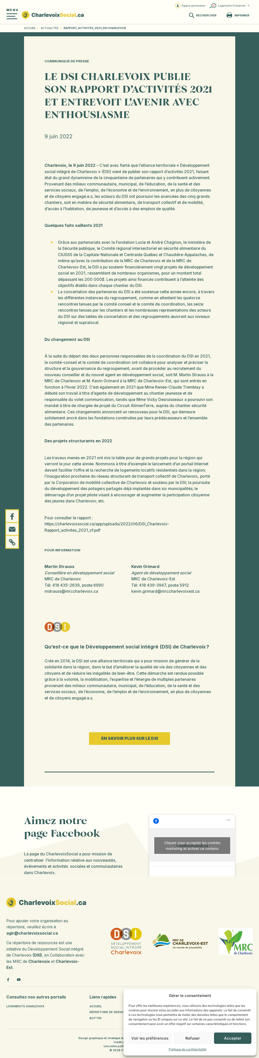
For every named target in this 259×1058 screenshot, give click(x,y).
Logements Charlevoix (232, 5)
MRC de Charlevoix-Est (153, 579)
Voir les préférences (149, 1038)
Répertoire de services (109, 1012)
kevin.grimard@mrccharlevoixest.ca (165, 591)
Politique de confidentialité (187, 1049)
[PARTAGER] (12, 516)
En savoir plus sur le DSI (129, 738)
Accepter (232, 1038)
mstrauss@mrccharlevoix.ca (71, 591)
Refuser (192, 1038)
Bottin (95, 1018)
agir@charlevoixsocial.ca (32, 933)
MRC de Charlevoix (63, 579)
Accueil (30, 28)
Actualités (49, 28)
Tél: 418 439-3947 (148, 585)
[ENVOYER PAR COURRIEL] (12, 529)
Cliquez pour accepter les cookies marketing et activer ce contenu (192, 845)
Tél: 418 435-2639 (62, 585)
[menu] (11, 16)
